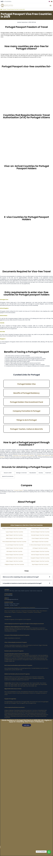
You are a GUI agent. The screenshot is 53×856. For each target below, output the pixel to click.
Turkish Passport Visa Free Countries (14, 548)
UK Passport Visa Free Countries (40, 548)
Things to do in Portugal (26, 420)
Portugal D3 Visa (23, 703)
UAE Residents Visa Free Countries (14, 558)
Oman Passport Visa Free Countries (40, 538)
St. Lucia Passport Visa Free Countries (14, 545)
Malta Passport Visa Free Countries (14, 538)
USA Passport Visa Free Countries (14, 551)
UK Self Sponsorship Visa (41, 659)
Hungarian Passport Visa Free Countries (40, 558)
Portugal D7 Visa (15, 703)
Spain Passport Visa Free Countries (40, 541)
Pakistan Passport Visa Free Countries (40, 561)
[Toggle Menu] (50, 5)
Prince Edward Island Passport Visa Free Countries (14, 541)
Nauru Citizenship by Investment (20, 646)
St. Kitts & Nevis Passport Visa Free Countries (40, 545)
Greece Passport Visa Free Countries (14, 554)
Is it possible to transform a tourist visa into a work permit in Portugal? (22, 583)
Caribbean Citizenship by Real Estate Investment (17, 716)
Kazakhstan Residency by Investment (20, 679)
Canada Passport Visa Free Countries (40, 528)
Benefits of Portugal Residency (26, 393)
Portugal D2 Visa (32, 703)
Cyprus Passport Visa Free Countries (14, 532)
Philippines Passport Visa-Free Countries (14, 564)
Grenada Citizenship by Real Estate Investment (25, 711)
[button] (26, 725)
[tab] (26, 577)
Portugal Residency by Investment (12, 701)
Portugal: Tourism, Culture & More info (26, 429)
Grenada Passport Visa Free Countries (40, 535)
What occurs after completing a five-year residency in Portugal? (21, 577)
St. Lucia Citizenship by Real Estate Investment (34, 713)
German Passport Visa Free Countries (40, 554)
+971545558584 (7, 1)
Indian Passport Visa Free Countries (14, 561)
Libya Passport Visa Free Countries (40, 564)
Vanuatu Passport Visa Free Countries (40, 551)
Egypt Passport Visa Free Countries (14, 535)
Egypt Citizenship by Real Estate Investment (15, 714)
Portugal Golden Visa (26, 384)
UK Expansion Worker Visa (29, 659)
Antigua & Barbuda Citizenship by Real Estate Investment (18, 710)
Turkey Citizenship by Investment (30, 645)
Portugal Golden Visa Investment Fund (26, 402)
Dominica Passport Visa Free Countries (40, 532)
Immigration (7, 616)
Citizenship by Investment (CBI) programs (23, 455)
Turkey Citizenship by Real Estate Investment (37, 714)
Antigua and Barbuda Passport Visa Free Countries (14, 528)
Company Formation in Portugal (26, 411)
